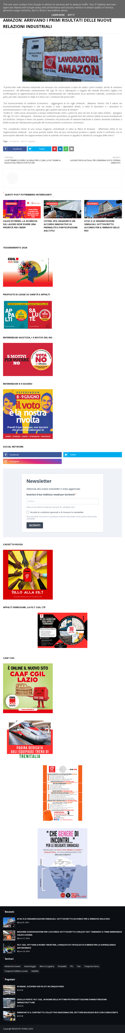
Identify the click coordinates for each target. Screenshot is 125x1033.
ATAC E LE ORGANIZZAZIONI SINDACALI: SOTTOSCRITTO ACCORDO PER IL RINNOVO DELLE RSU (102, 226)
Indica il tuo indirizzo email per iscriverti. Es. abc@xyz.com (51, 507)
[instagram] (32, 461)
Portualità (62, 966)
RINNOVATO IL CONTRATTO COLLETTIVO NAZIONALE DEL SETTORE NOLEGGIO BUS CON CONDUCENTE (67, 1012)
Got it (71, 15)
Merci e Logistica (28, 141)
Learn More (58, 15)
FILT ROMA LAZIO (25, 1029)
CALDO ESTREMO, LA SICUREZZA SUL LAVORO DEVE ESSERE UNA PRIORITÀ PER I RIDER (20, 224)
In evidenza (14, 141)
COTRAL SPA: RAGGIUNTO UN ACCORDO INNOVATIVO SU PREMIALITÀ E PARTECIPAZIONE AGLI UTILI (61, 226)
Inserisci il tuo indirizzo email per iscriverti (51, 494)
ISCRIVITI (34, 525)
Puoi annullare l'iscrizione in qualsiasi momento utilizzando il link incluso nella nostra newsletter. (62, 518)
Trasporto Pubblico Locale (16, 971)
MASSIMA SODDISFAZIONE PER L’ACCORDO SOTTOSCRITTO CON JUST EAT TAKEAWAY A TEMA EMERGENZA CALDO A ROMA (69, 933)
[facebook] (32, 454)
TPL (71, 966)
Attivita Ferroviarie (12, 966)
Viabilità (34, 971)
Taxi (78, 966)
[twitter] (92, 454)
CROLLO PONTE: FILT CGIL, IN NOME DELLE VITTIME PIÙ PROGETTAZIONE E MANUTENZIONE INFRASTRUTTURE (62, 1001)
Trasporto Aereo (91, 966)
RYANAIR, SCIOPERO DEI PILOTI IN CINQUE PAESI (40, 986)
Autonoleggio (30, 966)
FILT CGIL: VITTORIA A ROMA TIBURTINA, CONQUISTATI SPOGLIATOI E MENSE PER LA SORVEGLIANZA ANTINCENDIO (66, 946)
